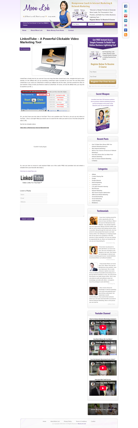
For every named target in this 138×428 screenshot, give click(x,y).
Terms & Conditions (81, 421)
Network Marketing (97, 190)
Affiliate (94, 174)
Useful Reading (96, 200)
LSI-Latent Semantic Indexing (100, 186)
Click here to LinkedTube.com (28, 171)
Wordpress (95, 202)
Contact (71, 30)
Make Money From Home (55, 30)
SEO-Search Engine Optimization (101, 192)
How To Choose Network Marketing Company (101, 159)
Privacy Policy (68, 421)
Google (94, 178)
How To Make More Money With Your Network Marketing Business (102, 145)
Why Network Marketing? (99, 148)
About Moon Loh (36, 30)
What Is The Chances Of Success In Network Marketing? (104, 151)
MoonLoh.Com (82, 423)
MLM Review (95, 188)
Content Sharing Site (97, 176)
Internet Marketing (97, 182)
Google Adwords (96, 180)
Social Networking (97, 198)
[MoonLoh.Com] (36, 11)
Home (24, 30)
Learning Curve (96, 184)
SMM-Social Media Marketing (100, 194)
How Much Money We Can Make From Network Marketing (102, 155)
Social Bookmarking (97, 196)
